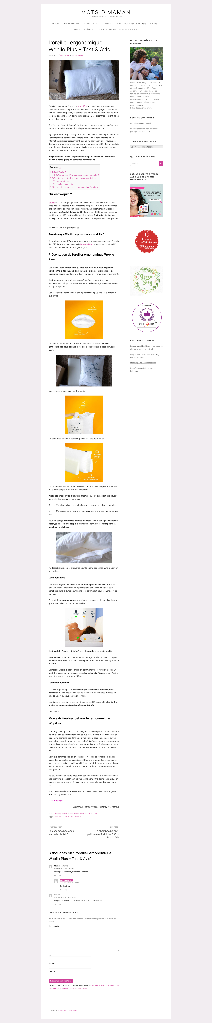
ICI (150, 131)
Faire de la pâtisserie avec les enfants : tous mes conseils (106, 29)
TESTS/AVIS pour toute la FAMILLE (82, 814)
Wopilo (52, 202)
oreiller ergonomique (64, 817)
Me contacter (71, 24)
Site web (52, 972)
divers (58, 814)
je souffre (82, 106)
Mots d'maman (106, 12)
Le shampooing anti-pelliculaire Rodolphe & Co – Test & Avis (103, 832)
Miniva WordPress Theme (68, 1010)
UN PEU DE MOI (90, 24)
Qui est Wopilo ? (58, 172)
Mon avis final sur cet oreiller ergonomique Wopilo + (74, 187)
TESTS (108, 24)
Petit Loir (134, 371)
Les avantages (61, 181)
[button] (60, 167)
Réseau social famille (139, 346)
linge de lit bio (86, 244)
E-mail (52, 963)
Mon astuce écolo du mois (131, 24)
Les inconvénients (63, 184)
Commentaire (55, 926)
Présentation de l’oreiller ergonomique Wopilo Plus (73, 178)
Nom (51, 955)
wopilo (78, 817)
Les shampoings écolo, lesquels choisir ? (62, 831)
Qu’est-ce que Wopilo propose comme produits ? (76, 175)
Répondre (57, 875)
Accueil (56, 24)
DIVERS (153, 24)
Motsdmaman (78, 55)
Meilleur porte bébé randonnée (143, 363)
